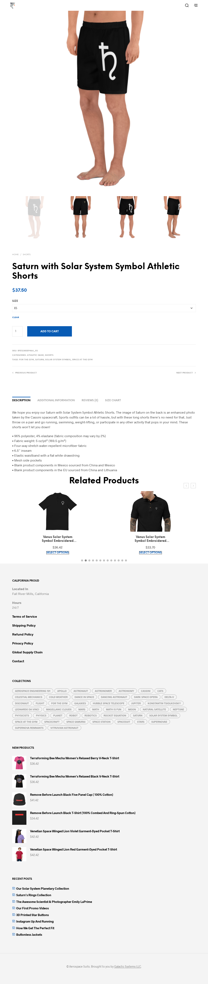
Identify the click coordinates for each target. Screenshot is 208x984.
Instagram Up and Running (35, 921)
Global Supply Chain (27, 652)
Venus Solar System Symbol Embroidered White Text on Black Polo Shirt (58, 539)
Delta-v (169, 697)
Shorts (26, 255)
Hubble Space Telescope (108, 703)
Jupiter (136, 703)
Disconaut (22, 703)
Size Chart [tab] (113, 400)
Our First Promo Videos (32, 908)
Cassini (146, 690)
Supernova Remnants (29, 727)
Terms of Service (24, 616)
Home (15, 255)
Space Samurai (76, 721)
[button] (82, 560)
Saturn (39, 360)
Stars (140, 721)
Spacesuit (123, 721)
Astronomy (126, 690)
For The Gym (26, 360)
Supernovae (159, 721)
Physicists (22, 715)
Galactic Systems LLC (127, 966)
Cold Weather (58, 697)
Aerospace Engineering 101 (32, 690)
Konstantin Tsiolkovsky (164, 703)
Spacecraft (52, 721)
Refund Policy (22, 634)
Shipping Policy (24, 625)
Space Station (101, 721)
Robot (73, 715)
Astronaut (81, 690)
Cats (160, 690)
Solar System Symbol (58, 360)
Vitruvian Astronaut (64, 727)
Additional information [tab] (56, 400)
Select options (58, 552)
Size (15, 301)
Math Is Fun (113, 709)
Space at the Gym (82, 360)
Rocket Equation (115, 715)
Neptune (178, 709)
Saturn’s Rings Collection (33, 895)
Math (95, 709)
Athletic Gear (35, 355)
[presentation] (186, 485)
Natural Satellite (154, 709)
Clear (15, 317)
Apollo (62, 690)
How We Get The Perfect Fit (35, 928)
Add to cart (49, 331)
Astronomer (103, 690)
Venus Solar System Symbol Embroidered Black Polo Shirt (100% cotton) (150, 539)
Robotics (90, 715)
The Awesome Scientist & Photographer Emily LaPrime (54, 901)
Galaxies (80, 703)
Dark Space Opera (146, 697)
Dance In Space (84, 697)
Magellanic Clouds (59, 709)
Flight (40, 703)
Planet (57, 715)
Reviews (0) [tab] (90, 400)
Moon (132, 709)
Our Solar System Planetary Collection (42, 888)
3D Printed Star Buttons (32, 915)
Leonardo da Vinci (27, 709)
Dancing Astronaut (114, 697)
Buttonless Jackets (29, 934)
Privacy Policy (22, 643)
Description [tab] (21, 400)
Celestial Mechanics (28, 697)
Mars (81, 709)
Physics (41, 715)
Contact (18, 661)
